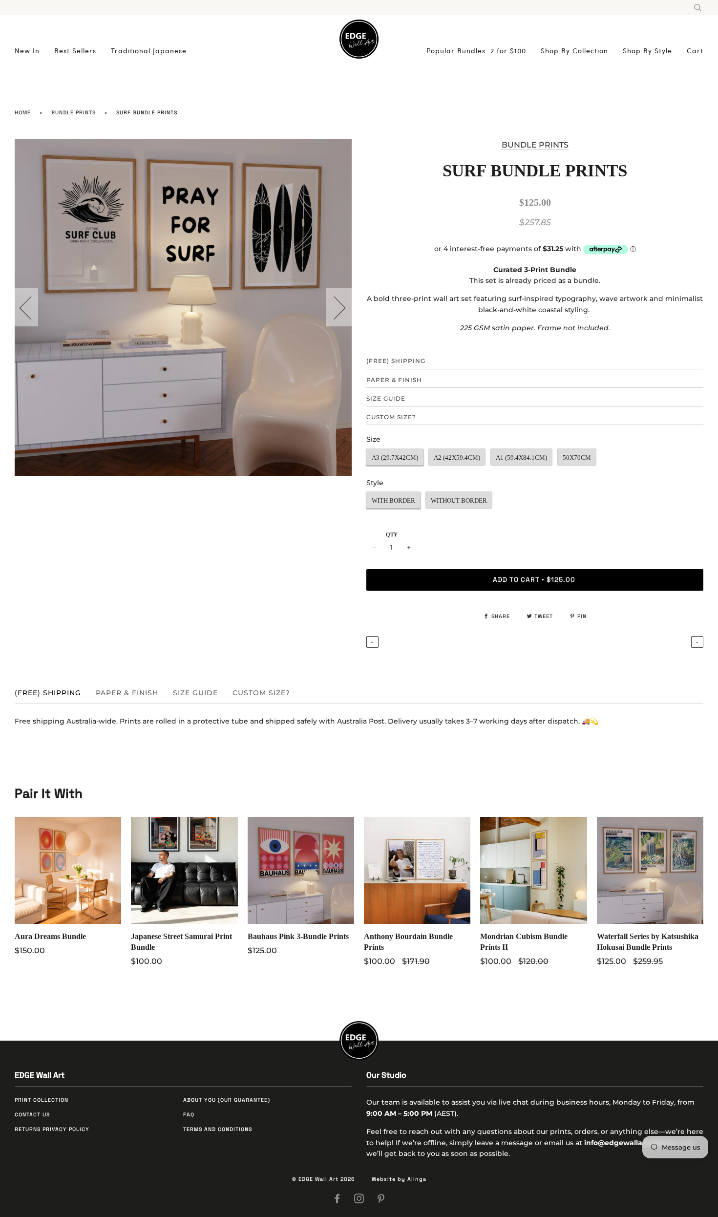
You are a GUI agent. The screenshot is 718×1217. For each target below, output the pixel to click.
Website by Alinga (399, 1179)
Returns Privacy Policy (52, 1129)
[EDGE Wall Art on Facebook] (337, 1200)
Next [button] (334, 307)
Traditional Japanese (149, 50)
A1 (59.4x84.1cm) (521, 457)
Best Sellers (75, 50)
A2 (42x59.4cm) (457, 457)
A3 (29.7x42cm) (395, 457)
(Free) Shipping (395, 360)
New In (27, 50)
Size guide (385, 398)
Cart (695, 50)
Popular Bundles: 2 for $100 (476, 50)
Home (23, 112)
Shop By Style (647, 50)
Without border (459, 500)
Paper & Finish (394, 380)
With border (393, 500)
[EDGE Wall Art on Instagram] (359, 1200)
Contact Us (32, 1114)
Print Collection (41, 1100)
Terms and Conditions (217, 1129)
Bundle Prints (73, 112)
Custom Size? (391, 417)
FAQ (188, 1114)
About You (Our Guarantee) (226, 1100)
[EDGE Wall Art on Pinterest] (381, 1200)
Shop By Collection (574, 50)
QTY (392, 534)
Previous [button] (31, 307)
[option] (183, 307)
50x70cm (577, 457)
